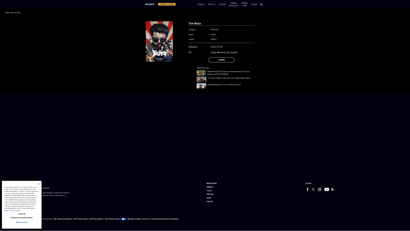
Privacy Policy (16, 210)
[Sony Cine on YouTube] (326, 189)
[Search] (261, 4)
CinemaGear (244, 4)
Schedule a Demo (167, 4)
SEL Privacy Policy (81, 219)
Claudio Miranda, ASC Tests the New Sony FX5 (224, 84)
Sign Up (254, 4)
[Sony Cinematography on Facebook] (307, 189)
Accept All (21, 214)
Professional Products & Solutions (165, 219)
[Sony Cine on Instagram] (319, 189)
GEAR (209, 198)
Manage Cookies (134, 219)
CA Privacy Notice (96, 219)
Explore (222, 4)
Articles (211, 4)
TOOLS (209, 191)
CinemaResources (233, 4)
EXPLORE (210, 194)
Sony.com (146, 219)
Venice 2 (201, 4)
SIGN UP (210, 201)
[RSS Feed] (332, 189)
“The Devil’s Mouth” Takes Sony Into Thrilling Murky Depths (229, 78)
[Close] (39, 184)
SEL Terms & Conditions (63, 219)
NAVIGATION (212, 183)
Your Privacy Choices (113, 219)
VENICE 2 (210, 187)
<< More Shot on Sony (12, 13)
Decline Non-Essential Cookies (22, 217)
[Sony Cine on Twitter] (313, 189)
